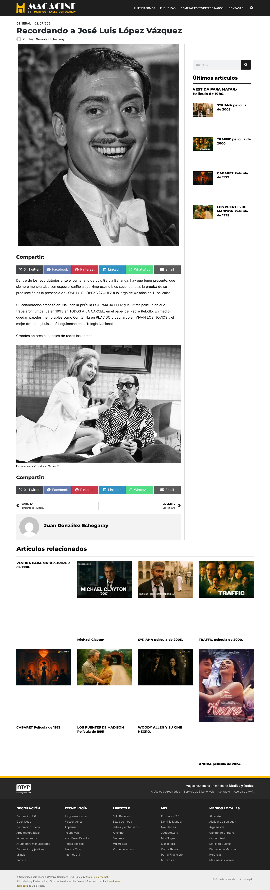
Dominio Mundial (171, 821)
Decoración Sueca (28, 827)
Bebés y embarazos (126, 827)
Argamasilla (216, 827)
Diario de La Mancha (222, 849)
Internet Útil (72, 854)
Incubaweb (72, 832)
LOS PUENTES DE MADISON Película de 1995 (232, 211)
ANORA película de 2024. (220, 764)
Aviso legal (246, 879)
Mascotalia (168, 843)
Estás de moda (122, 821)
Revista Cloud (73, 849)
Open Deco (23, 821)
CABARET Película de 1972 (38, 727)
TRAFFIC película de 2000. (221, 640)
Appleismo (71, 827)
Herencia (215, 854)
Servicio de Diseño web (199, 791)
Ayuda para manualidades (33, 843)
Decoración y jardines (30, 849)
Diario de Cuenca (220, 843)
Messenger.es (73, 821)
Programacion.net (76, 816)
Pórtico (20, 860)
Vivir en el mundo (124, 849)
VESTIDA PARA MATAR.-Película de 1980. (215, 91)
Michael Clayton (90, 640)
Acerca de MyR (244, 791)
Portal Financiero (172, 854)
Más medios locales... (223, 860)
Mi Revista (167, 860)
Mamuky (118, 838)
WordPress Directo (77, 838)
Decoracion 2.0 (26, 816)
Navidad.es (168, 827)
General (23, 23)
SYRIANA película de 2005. (160, 640)
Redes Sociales (74, 843)
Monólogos (168, 838)
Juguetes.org (169, 832)
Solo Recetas (121, 816)
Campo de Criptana (222, 832)
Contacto (224, 791)
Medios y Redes (241, 786)
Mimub (20, 854)
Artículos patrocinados (165, 791)
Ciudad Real (217, 838)
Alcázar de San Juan (222, 821)
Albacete (215, 816)
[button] (252, 8)
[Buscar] (246, 65)
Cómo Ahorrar (170, 849)
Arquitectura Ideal (28, 832)
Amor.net (118, 832)
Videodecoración (27, 838)
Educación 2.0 (170, 816)
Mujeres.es (120, 843)
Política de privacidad (224, 879)
